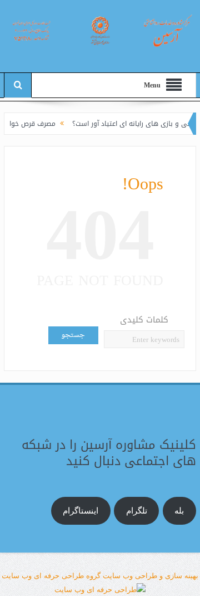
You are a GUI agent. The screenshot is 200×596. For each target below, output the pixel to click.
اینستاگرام (80, 510)
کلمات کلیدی (144, 320)
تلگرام (136, 510)
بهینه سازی (181, 575)
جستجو (73, 335)
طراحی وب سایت (130, 575)
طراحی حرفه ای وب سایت (43, 575)
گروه (92, 575)
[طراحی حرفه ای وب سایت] (100, 589)
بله (179, 510)
